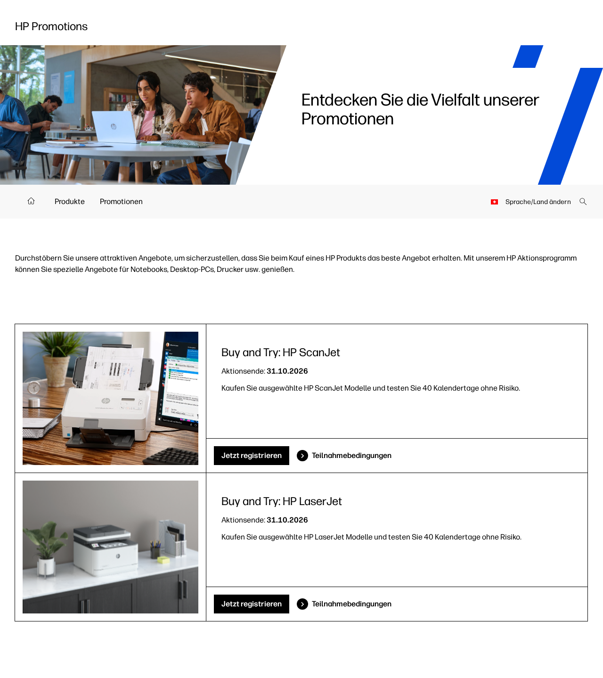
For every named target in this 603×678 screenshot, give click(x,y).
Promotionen (121, 201)
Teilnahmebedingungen (351, 455)
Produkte (70, 201)
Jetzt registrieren (251, 455)
